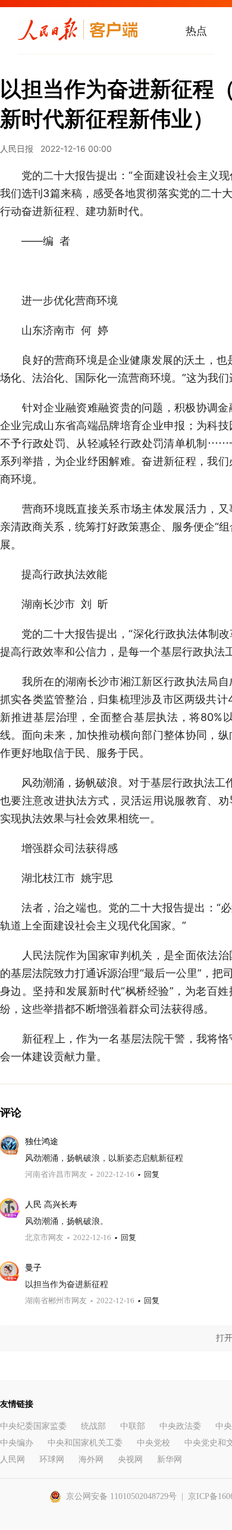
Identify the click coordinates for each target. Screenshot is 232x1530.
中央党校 (153, 1442)
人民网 (12, 1459)
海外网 (91, 1459)
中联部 (132, 1426)
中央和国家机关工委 (85, 1442)
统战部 (93, 1426)
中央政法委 (180, 1426)
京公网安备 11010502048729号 (121, 1496)
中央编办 (16, 1442)
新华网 (169, 1459)
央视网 (130, 1459)
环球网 (51, 1459)
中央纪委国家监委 (33, 1426)
